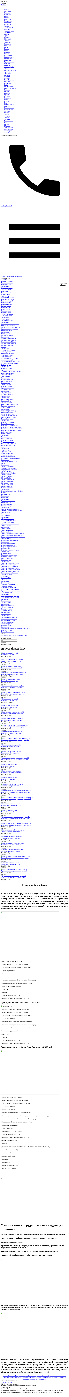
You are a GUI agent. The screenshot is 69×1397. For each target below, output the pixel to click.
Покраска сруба (5, 548)
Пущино (7, 96)
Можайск (7, 76)
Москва (6, 9)
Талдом (6, 114)
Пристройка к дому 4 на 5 (9, 654)
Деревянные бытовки (7, 353)
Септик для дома (6, 525)
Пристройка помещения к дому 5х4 (12, 772)
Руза (5, 103)
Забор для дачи (5, 515)
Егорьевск (7, 37)
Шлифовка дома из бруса (8, 556)
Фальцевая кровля (6, 610)
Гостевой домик (6, 294)
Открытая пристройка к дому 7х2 (11, 851)
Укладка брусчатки (6, 586)
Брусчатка (4, 579)
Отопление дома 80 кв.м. (8, 343)
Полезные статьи (6, 625)
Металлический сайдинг (8, 468)
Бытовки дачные (6, 352)
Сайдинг (3, 463)
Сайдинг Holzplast (6, 476)
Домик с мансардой (7, 301)
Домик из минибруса (7, 293)
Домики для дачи (6, 284)
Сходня (6, 113)
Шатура (6, 124)
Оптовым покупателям (35, 1376)
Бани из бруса (5, 450)
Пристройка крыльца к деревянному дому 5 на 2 (16, 825)
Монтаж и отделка (22, 1377)
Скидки (25, 1376)
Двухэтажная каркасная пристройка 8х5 (13, 674)
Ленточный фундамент (8, 325)
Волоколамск (8, 19)
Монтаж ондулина (6, 623)
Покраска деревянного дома (9, 540)
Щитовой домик (6, 311)
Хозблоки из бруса (6, 432)
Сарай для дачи (5, 376)
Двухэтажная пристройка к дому (11, 430)
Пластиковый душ (6, 504)
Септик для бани (6, 532)
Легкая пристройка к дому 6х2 (10, 753)
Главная (3, 635)
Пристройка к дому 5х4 (8, 766)
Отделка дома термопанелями (10, 589)
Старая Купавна (9, 109)
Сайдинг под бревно (7, 484)
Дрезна (6, 34)
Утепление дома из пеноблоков (10, 569)
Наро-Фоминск (9, 80)
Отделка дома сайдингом (8, 587)
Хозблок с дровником (7, 373)
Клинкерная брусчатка (8, 584)
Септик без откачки (7, 530)
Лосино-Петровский (10, 70)
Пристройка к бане (6, 630)
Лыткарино (7, 73)
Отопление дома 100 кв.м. (9, 345)
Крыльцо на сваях (6, 609)
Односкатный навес (7, 440)
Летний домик (5, 309)
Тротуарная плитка (6, 574)
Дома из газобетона (7, 283)
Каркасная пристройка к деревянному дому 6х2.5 (16, 799)
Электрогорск (8, 127)
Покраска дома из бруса (8, 545)
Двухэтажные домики (7, 299)
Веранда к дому (5, 396)
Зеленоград (7, 44)
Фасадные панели (6, 592)
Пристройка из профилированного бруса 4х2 (14, 858)
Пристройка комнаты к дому (9, 681)
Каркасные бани (6, 451)
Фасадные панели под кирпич (10, 596)
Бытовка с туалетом (7, 355)
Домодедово (8, 32)
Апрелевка (7, 11)
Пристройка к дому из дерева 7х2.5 (11, 844)
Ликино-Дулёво (9, 67)
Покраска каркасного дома (9, 546)
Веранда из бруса (6, 401)
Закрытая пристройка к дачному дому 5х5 (13, 727)
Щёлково (7, 126)
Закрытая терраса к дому (8, 417)
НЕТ (4, 5)
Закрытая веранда (6, 402)
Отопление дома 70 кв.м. (8, 342)
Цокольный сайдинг (7, 488)
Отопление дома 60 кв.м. (8, 340)
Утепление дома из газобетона (10, 571)
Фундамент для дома (7, 320)
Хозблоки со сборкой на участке (10, 371)
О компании (11, 1376)
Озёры (6, 85)
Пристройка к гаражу (7, 632)
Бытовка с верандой (7, 360)
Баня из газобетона (6, 455)
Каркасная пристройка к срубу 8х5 (11, 661)
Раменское (7, 98)
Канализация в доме (7, 558)
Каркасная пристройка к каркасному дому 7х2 (15, 740)
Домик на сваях (5, 307)
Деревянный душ (6, 502)
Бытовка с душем (6, 356)
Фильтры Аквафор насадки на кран (11, 510)
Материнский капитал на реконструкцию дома (15, 628)
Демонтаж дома (5, 494)
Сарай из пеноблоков (7, 388)
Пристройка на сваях (7, 424)
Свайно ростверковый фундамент (11, 327)
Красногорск (8, 58)
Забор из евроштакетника (8, 520)
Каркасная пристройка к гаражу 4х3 (12, 831)
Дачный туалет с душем (8, 456)
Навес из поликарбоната (8, 443)
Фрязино (7, 116)
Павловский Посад (10, 88)
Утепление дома (6, 560)
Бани (2, 447)
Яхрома (6, 132)
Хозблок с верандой (7, 368)
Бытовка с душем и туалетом (9, 358)
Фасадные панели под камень (10, 597)
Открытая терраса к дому (8, 411)
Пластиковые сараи (7, 379)
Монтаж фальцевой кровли (9, 617)
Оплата (19, 276)
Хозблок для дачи (6, 365)
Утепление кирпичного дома (10, 568)
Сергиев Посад (9, 104)
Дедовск (6, 26)
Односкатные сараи (7, 386)
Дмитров (7, 29)
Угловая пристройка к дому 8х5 (10, 838)
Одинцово (7, 83)
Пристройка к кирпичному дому (11, 427)
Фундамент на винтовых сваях (10, 458)
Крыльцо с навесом (7, 607)
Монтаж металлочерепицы (9, 619)
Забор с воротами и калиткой (10, 524)
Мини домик (5, 296)
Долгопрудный (9, 31)
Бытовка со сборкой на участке (10, 361)
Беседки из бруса (6, 392)
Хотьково (7, 119)
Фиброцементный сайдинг (9, 469)
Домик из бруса (5, 291)
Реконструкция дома (7, 314)
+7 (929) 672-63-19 (6, 279)
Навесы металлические (8, 445)
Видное (6, 17)
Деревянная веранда (7, 399)
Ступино (7, 111)
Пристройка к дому (7, 419)
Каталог (3, 276)
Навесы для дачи (6, 433)
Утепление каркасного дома (9, 566)
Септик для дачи (6, 528)
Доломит (3, 492)
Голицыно (7, 24)
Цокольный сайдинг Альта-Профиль (12, 491)
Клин (6, 50)
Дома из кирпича (6, 312)
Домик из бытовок (6, 304)
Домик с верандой (6, 302)
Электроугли (8, 131)
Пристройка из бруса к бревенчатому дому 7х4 (15, 792)
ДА (2, 5)
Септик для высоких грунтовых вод (12, 535)
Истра (6, 47)
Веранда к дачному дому (8, 406)
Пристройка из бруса (7, 422)
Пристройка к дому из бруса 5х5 (11, 733)
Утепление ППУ (6, 578)
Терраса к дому (5, 407)
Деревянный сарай (6, 381)
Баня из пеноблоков (7, 453)
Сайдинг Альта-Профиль (8, 473)
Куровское (7, 65)
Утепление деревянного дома (10, 563)
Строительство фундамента (9, 329)
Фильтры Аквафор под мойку (10, 509)
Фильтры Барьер (6, 512)
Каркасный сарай (6, 384)
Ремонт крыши (5, 319)
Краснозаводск (8, 60)
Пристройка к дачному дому (9, 425)
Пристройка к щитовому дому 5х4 (11, 668)
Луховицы (7, 72)
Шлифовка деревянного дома (10, 550)
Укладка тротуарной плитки (9, 573)
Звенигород (8, 42)
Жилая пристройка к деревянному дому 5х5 (14, 759)
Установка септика (6, 538)
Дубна (6, 35)
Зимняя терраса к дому (8, 414)
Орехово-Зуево (8, 86)
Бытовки (3, 347)
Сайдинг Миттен (6, 471)
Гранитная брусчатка (7, 583)
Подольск (7, 91)
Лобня (6, 68)
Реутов (6, 99)
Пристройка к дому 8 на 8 (9, 700)
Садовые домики (6, 289)
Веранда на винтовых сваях (9, 404)
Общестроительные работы (49, 1377)
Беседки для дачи (6, 389)
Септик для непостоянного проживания (13, 537)
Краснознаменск (9, 62)
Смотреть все (5, 286)
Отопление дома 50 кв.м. (8, 338)
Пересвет (7, 90)
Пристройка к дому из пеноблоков (11, 429)
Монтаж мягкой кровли (8, 620)
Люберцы (7, 75)
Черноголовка (8, 121)
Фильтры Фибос (6, 514)
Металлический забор (7, 522)
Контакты (9, 276)
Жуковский (7, 39)
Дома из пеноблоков (7, 281)
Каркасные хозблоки (7, 370)
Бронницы (7, 14)
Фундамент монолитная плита (10, 324)
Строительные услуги (54, 1376)
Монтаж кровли (6, 614)
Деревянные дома (6, 330)
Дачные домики (5, 334)
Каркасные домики (6, 288)
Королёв (6, 54)
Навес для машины (6, 438)
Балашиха (7, 13)
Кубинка (7, 63)
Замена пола (4, 599)
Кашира (6, 49)
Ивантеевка (8, 45)
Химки (6, 117)
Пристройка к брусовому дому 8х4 (11, 687)
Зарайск (6, 40)
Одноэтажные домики (7, 297)
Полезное (45, 1376)
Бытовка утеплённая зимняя (9, 363)
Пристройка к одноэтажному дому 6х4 (13, 694)
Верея (6, 16)
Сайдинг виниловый (7, 466)
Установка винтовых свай (9, 461)
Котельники (8, 55)
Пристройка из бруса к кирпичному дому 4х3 (15, 818)
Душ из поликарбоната (8, 501)
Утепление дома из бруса (8, 565)
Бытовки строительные (8, 350)
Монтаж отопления (7, 335)
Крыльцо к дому (6, 602)
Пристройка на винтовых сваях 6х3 (12, 713)
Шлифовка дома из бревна (9, 555)
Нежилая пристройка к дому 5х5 (11, 805)
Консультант (19, 1376)
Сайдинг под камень (7, 481)
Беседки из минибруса (7, 394)
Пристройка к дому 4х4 (8, 779)
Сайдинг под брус (6, 486)
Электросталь (8, 129)
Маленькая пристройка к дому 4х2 (11, 786)
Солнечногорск (9, 108)
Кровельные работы (7, 315)
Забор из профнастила (7, 519)
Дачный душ (4, 497)
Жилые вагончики (6, 374)
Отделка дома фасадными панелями (12, 591)
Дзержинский (8, 27)
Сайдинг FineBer (6, 478)
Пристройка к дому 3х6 (8, 812)
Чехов (6, 122)
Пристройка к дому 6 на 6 (9, 707)
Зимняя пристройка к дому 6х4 (10, 864)
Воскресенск (8, 21)
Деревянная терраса (7, 412)
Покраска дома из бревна (8, 543)
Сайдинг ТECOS (6, 474)
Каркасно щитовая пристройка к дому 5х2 (14, 871)
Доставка (14, 276)
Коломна (7, 52)
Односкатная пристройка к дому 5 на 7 (13, 877)
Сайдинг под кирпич (7, 479)
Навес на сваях (5, 437)
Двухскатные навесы (7, 442)
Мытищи (7, 78)
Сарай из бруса (5, 383)
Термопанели (5, 576)
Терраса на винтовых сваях (9, 415)
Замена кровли (5, 612)
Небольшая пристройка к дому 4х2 (11, 720)
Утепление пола (6, 601)
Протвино (7, 93)
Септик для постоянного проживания (12, 533)
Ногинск (7, 81)
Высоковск (7, 22)
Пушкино (7, 94)
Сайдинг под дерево (7, 483)
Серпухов (7, 106)
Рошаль (6, 101)
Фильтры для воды (6, 506)
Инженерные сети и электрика (36, 1379)
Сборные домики (6, 306)
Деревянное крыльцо (7, 605)
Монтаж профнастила (7, 622)
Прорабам (13, 1377)
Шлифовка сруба (6, 553)
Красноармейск (9, 57)
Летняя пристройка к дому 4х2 (10, 746)
